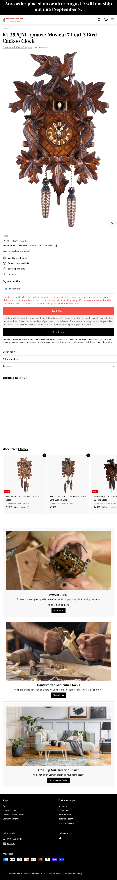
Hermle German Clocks (13, 814)
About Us (62, 806)
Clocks (23, 449)
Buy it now (58, 332)
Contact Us (63, 810)
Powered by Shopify (73, 873)
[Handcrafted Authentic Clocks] (58, 651)
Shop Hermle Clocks (58, 780)
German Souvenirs (11, 819)
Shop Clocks (58, 695)
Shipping (6, 251)
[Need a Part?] (58, 560)
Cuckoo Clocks (9, 810)
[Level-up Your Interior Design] (58, 736)
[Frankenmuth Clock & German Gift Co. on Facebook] (60, 838)
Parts (5, 806)
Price (5, 235)
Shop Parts (58, 610)
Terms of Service (66, 823)
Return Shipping (65, 819)
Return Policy (64, 814)
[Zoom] (112, 223)
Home (5, 28)
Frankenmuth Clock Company (17, 47)
